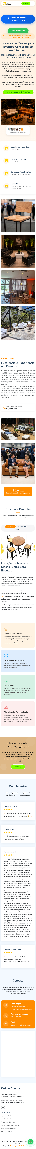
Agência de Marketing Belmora (10, 1125)
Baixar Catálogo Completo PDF (19, 19)
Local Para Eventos (6, 1119)
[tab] (10, 526)
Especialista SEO (6, 1115)
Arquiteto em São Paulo (8, 1122)
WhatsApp (26, 3)
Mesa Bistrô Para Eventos (8, 1128)
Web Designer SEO (15, 1146)
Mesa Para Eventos (6, 1131)
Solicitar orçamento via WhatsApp (18, 92)
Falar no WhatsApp (18, 31)
